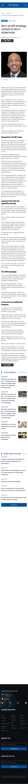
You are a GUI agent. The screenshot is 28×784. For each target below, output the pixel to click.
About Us (22, 718)
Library (2, 715)
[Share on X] (12, 40)
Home (2, 13)
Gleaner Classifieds (5, 723)
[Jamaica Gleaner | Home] (14, 5)
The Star (3, 720)
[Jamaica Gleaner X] (10, 703)
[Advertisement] (14, 540)
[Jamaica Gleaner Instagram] (18, 703)
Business (8, 13)
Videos (21, 715)
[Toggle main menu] (2, 5)
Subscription (14, 728)
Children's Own (4, 730)
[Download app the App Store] (14, 698)
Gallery (12, 725)
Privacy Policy (23, 728)
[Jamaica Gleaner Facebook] (2, 703)
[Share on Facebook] (5, 40)
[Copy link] (2, 40)
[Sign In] (25, 5)
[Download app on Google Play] (14, 694)
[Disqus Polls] (14, 580)
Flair (12, 722)
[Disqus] (14, 618)
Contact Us (22, 720)
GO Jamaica (13, 720)
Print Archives (4, 718)
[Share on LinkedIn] (8, 40)
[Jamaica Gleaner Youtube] (26, 703)
